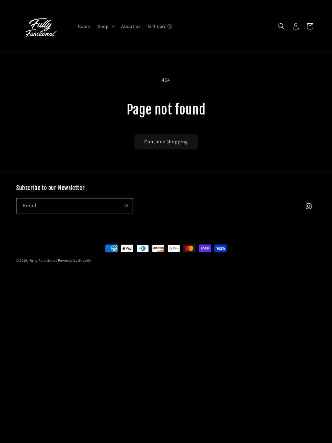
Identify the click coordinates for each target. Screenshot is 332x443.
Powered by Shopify (74, 260)
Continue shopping (166, 141)
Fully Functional (43, 260)
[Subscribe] (125, 205)
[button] (105, 26)
